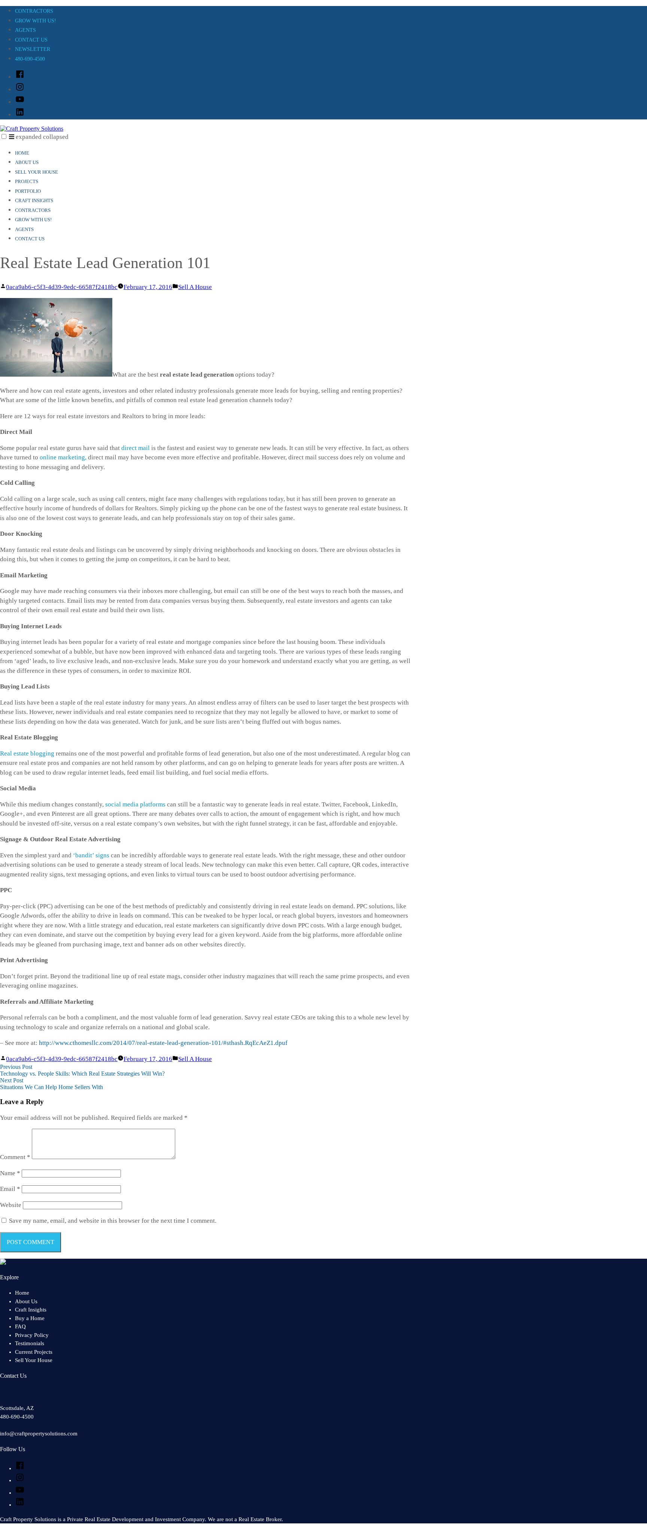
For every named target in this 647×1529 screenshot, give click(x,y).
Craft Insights (34, 200)
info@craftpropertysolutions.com (39, 1434)
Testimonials (29, 1343)
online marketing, (63, 457)
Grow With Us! (35, 21)
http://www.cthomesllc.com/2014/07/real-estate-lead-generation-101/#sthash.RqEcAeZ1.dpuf (163, 1042)
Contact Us (31, 40)
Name (10, 1173)
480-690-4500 (30, 59)
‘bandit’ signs (91, 855)
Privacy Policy (32, 1335)
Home (22, 153)
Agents (25, 30)
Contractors (34, 11)
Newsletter (32, 49)
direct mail (135, 448)
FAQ (20, 1326)
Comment (15, 1157)
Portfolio (28, 191)
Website (10, 1205)
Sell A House (195, 287)
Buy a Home (30, 1318)
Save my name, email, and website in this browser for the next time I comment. (112, 1220)
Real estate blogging (27, 753)
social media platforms (135, 804)
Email (10, 1188)
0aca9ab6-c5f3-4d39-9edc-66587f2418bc (62, 287)
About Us (27, 162)
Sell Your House (36, 172)
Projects (26, 181)
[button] (3, 136)
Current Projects (33, 1352)
